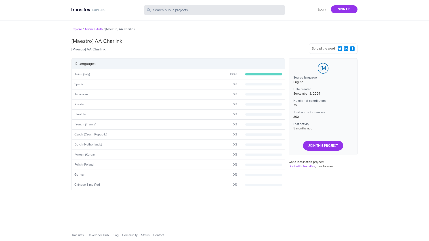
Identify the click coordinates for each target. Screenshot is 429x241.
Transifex (78, 235)
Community (130, 235)
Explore (77, 29)
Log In (322, 9)
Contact (158, 235)
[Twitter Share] (340, 49)
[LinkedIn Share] (346, 49)
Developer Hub (98, 235)
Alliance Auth (94, 29)
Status (145, 235)
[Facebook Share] (352, 49)
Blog (115, 235)
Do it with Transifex (302, 166)
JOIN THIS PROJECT (323, 146)
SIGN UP (344, 9)
